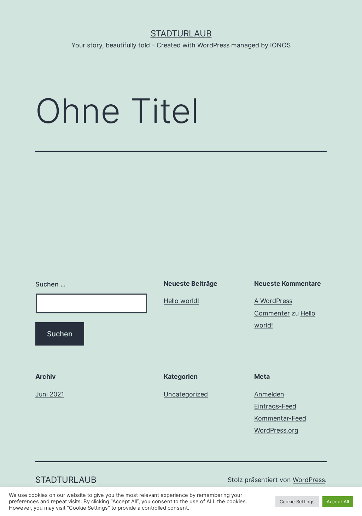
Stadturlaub (181, 33)
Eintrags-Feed (275, 406)
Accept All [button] (338, 501)
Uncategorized (186, 394)
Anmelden (269, 394)
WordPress (309, 479)
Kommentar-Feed (280, 418)
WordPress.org (276, 430)
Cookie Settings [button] (297, 501)
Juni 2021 (49, 394)
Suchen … (50, 284)
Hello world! (181, 301)
